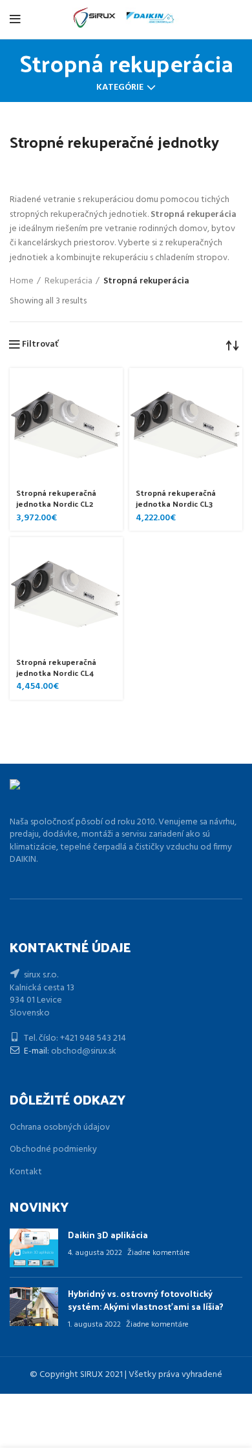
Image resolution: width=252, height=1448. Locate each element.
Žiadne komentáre (158, 1253)
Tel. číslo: (41, 1038)
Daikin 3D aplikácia (108, 1235)
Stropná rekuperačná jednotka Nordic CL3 (176, 498)
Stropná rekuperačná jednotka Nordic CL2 (56, 498)
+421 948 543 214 (93, 1038)
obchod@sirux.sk (83, 1051)
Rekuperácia (68, 281)
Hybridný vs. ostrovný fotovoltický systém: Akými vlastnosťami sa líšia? (146, 1299)
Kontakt (26, 1172)
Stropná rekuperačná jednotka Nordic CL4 (56, 667)
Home (22, 281)
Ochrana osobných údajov (60, 1127)
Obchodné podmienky (53, 1149)
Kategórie (119, 87)
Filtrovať (40, 344)
